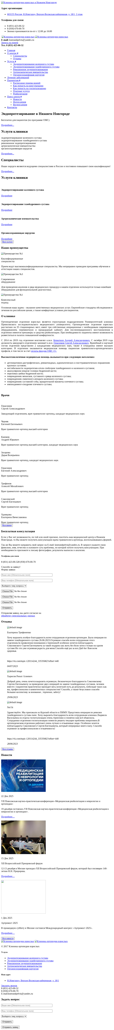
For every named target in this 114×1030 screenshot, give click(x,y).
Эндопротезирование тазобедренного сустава (36, 67)
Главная (11, 50)
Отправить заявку (10, 1027)
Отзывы (17, 58)
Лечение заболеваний (18, 77)
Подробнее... (7, 125)
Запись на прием (9, 42)
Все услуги (7, 242)
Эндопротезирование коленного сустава (33, 64)
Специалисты (20, 56)
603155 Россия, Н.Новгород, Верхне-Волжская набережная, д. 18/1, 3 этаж (45, 14)
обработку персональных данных (18, 615)
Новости (17, 99)
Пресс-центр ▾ (14, 96)
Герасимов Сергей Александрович (71, 343)
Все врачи (7, 525)
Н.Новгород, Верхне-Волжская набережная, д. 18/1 (33, 980)
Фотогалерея (19, 102)
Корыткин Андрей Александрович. (71, 340)
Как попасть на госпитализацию (29, 88)
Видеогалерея (20, 104)
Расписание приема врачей (26, 83)
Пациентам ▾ (13, 80)
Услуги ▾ (11, 61)
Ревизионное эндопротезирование (30, 69)
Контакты (12, 107)
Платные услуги (21, 91)
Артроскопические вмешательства (30, 72)
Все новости (8, 938)
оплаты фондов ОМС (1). (44, 351)
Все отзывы (7, 749)
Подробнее (6, 195)
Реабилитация (20, 94)
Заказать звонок (9, 985)
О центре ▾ (12, 53)
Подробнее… (8, 816)
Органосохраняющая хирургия (28, 75)
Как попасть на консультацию (28, 85)
